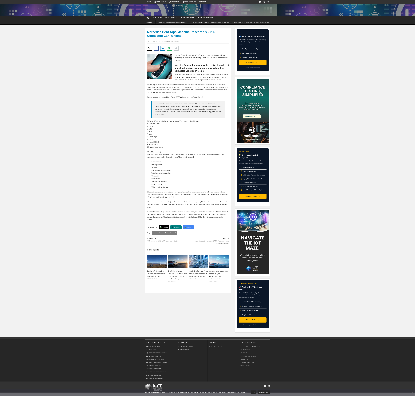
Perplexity (177, 227)
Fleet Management (154, 368)
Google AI (189, 227)
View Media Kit (252, 320)
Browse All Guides (252, 196)
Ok (254, 392)
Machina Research (170, 233)
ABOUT (148, 2)
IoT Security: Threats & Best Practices (253, 175)
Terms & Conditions (247, 362)
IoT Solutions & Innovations (158, 353)
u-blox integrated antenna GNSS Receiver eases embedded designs (212, 240)
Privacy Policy (245, 365)
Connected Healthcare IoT (249, 186)
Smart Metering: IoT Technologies (252, 190)
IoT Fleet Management (248, 182)
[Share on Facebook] (156, 48)
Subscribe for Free (252, 62)
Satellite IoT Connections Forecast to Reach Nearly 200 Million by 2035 (156, 273)
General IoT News (154, 346)
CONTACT (202, 2)
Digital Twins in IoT (248, 167)
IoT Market (177, 41)
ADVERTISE (175, 2)
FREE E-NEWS (161, 2)
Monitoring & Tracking (156, 359)
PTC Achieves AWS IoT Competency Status (162, 239)
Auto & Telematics (168, 41)
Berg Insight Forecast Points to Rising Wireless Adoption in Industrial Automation (198, 273)
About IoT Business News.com (250, 346)
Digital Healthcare (154, 375)
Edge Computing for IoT (249, 171)
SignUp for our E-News (248, 356)
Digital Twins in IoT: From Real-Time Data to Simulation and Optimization (190, 22)
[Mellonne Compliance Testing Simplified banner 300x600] (253, 111)
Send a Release (245, 349)
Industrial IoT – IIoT (155, 356)
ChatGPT (165, 227)
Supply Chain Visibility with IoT (251, 179)
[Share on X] (149, 48)
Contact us (244, 359)
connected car (157, 233)
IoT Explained (188, 17)
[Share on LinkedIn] (162, 48)
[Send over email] (169, 48)
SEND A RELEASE (190, 2)
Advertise (243, 353)
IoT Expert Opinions (186, 346)
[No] (412, 392)
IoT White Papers (207, 17)
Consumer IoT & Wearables (157, 372)
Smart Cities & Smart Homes (157, 362)
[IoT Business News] (156, 10)
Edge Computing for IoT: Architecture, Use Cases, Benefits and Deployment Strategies (236, 22)
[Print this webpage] (176, 48)
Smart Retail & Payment (156, 378)
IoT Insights (172, 17)
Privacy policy (263, 392)
